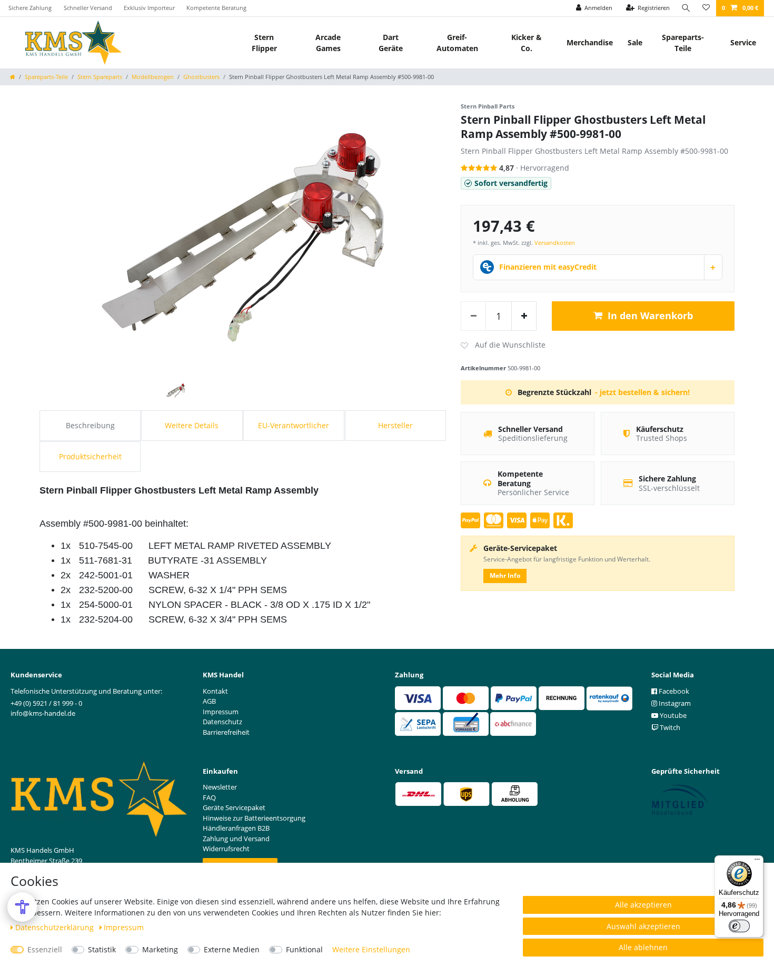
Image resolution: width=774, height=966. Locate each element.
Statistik (102, 949)
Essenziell (44, 949)
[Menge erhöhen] (524, 316)
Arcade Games (328, 42)
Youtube (672, 715)
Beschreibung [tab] (90, 425)
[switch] (739, 926)
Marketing (160, 949)
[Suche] (686, 8)
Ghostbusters (201, 77)
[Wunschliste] (706, 8)
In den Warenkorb (650, 315)
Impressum (124, 927)
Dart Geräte (391, 42)
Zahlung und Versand (236, 838)
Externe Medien (232, 949)
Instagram (674, 703)
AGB (209, 701)
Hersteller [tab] (395, 425)
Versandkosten (554, 243)
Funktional (304, 949)
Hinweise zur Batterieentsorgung (254, 818)
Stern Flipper (264, 42)
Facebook (673, 691)
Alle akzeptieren (643, 905)
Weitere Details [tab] (192, 425)
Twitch (669, 727)
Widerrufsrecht (226, 848)
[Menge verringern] (473, 316)
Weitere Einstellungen (371, 949)
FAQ (209, 797)
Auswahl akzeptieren (643, 926)
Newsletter (220, 787)
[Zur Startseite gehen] (12, 77)
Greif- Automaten (457, 42)
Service (743, 42)
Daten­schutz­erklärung (55, 927)
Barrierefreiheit (226, 732)
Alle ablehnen (643, 947)
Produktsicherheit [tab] (90, 456)
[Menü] (757, 861)
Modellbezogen (153, 77)
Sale (635, 42)
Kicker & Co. (526, 42)
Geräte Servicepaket (234, 807)
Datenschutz (222, 721)
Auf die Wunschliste (503, 345)
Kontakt (215, 691)
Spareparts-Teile (683, 42)
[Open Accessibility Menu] (22, 907)
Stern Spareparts (99, 77)
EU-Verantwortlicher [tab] (293, 425)
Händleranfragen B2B (236, 828)
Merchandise (590, 42)
